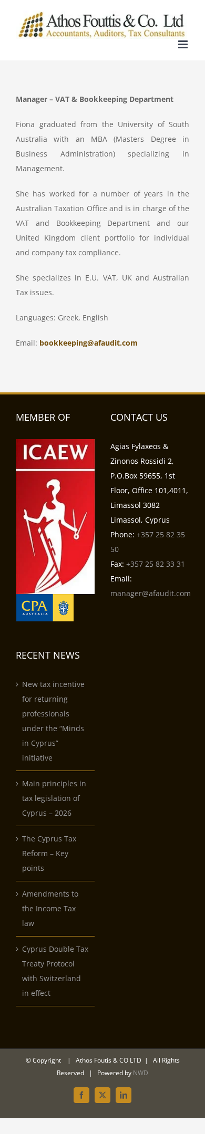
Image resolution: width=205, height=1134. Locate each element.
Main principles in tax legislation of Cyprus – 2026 (54, 798)
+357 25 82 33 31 (155, 564)
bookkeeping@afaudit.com (88, 343)
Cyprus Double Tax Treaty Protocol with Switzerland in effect (55, 971)
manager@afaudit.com (150, 593)
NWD (140, 1072)
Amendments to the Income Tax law (50, 908)
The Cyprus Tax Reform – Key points (49, 853)
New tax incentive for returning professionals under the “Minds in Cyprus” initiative (53, 721)
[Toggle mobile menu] (183, 44)
